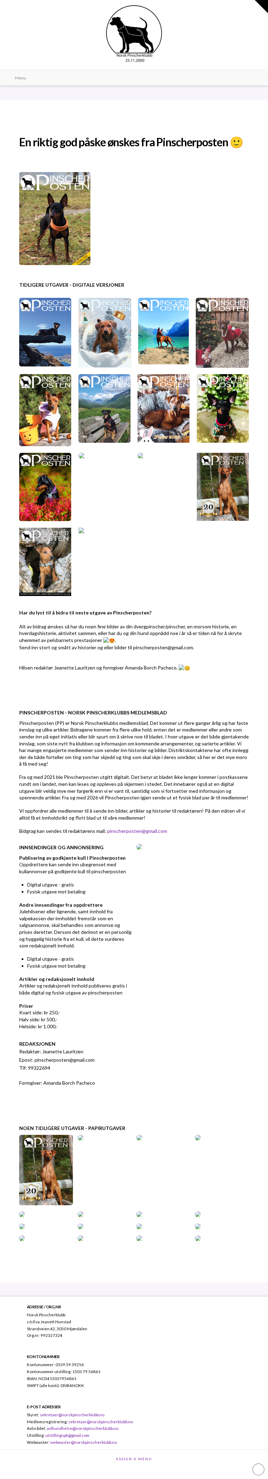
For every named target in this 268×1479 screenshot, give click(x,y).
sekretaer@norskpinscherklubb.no (72, 1414)
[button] (261, 6)
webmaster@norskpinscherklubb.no (83, 1442)
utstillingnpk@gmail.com (67, 1435)
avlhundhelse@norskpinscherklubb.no (82, 1428)
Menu (20, 77)
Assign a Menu (134, 1459)
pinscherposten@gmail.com (137, 831)
